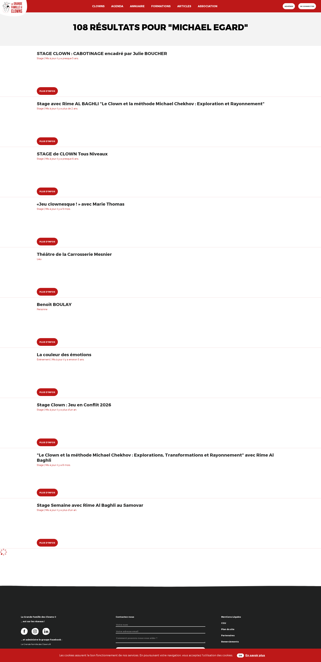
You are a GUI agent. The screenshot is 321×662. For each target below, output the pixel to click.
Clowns (98, 6)
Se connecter (307, 6)
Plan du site (227, 629)
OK (240, 655)
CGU (223, 623)
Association (207, 6)
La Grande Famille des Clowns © (36, 644)
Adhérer (289, 6)
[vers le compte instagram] (37, 631)
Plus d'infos (47, 91)
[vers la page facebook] (26, 631)
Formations (161, 6)
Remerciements (230, 641)
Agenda (117, 6)
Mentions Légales (231, 617)
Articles (184, 6)
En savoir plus (255, 655)
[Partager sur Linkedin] (315, 645)
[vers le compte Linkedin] (47, 631)
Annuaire (137, 6)
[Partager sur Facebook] (315, 634)
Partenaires (228, 635)
